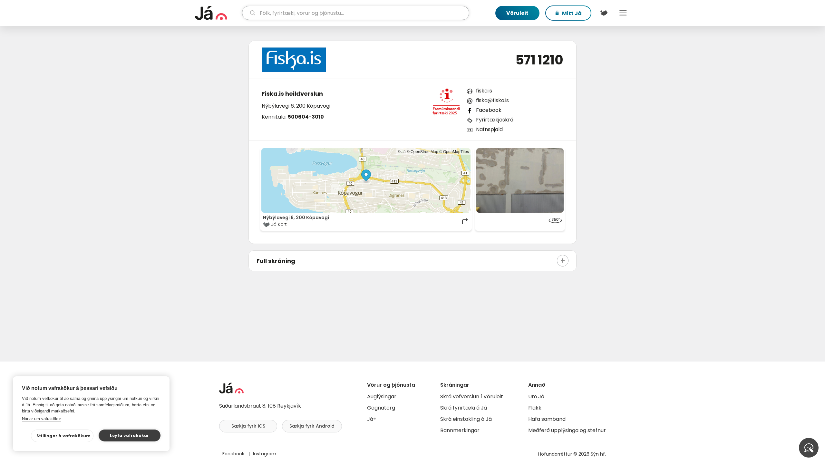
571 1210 (539, 60)
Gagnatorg (381, 407)
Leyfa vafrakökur (129, 435)
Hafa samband (547, 419)
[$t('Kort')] (604, 13)
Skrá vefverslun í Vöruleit (471, 396)
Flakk (534, 407)
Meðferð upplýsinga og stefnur (567, 430)
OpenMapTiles (456, 151)
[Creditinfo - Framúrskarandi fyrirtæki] (446, 103)
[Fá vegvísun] (465, 221)
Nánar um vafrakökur (41, 418)
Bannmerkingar (460, 430)
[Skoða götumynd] (520, 180)
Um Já (536, 396)
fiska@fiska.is (492, 100)
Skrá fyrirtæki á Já (463, 407)
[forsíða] (217, 13)
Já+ (371, 419)
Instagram (264, 453)
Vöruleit (517, 13)
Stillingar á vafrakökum (63, 436)
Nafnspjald (489, 129)
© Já (402, 151)
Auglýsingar (381, 396)
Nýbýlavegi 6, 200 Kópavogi (296, 106)
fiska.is (484, 90)
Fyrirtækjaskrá (494, 119)
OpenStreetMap (424, 151)
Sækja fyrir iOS (248, 426)
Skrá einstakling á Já (466, 419)
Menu (623, 13)
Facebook (488, 110)
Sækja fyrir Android (312, 426)
